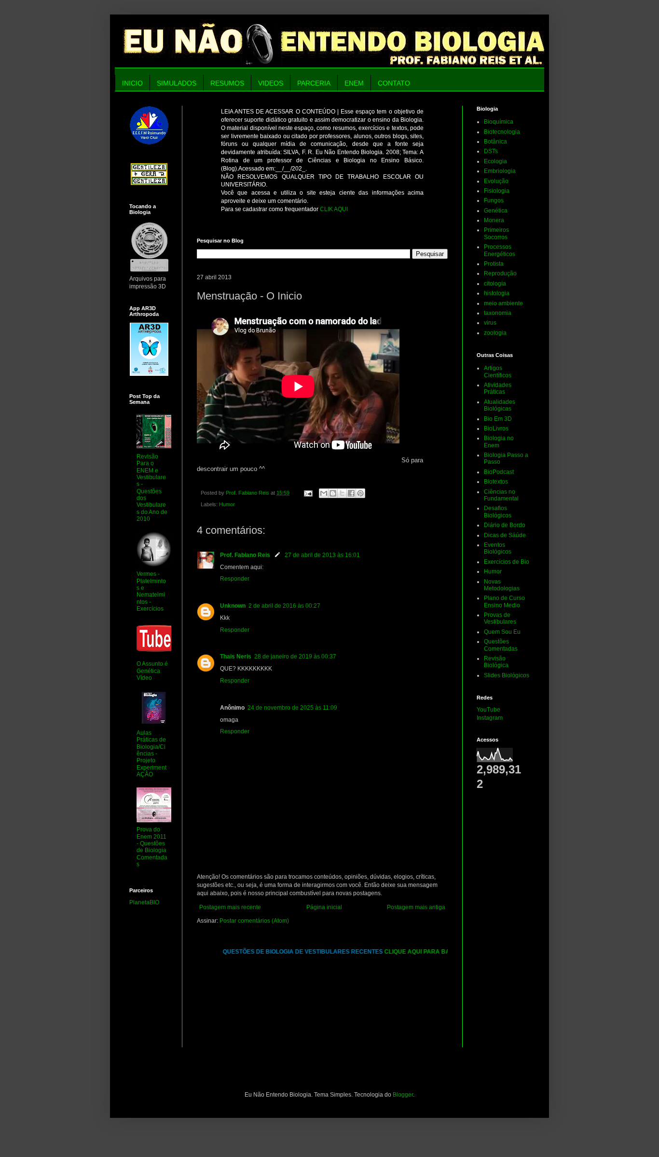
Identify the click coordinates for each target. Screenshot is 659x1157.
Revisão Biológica (496, 662)
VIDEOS (270, 83)
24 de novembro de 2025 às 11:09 (292, 707)
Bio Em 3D (498, 418)
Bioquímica (498, 121)
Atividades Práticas (497, 388)
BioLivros (496, 428)
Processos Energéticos (499, 250)
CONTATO (394, 83)
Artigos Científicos (497, 371)
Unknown (233, 605)
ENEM (354, 83)
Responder (234, 578)
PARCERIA (313, 83)
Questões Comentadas (501, 645)
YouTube (488, 709)
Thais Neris (235, 656)
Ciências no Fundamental (501, 495)
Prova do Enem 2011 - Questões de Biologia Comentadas (152, 847)
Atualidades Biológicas (499, 405)
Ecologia (495, 161)
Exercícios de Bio (506, 561)
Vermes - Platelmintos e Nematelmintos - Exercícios (151, 591)
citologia (495, 283)
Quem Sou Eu (502, 631)
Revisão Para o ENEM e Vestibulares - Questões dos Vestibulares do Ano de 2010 (152, 488)
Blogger (403, 1094)
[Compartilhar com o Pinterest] (360, 493)
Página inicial (324, 907)
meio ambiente (503, 303)
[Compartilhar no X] (342, 493)
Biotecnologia (502, 132)
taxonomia (497, 313)
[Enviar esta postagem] (308, 493)
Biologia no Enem (499, 441)
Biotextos (496, 481)
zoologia (495, 332)
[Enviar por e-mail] (324, 493)
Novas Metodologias (502, 585)
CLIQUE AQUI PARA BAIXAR (415, 951)
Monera (494, 220)
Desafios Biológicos (497, 511)
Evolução (496, 181)
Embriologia (500, 171)
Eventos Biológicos (497, 548)
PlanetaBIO (144, 902)
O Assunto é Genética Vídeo (152, 670)
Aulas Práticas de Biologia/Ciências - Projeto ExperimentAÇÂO (151, 753)
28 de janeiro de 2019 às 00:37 (295, 656)
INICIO (132, 83)
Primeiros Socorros (496, 233)
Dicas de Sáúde (505, 535)
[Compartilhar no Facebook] (351, 493)
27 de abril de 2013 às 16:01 (322, 555)
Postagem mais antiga (416, 907)
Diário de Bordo (504, 525)
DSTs (491, 151)
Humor (227, 504)
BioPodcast (499, 472)
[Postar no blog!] (333, 493)
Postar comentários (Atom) (254, 920)
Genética (496, 210)
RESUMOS (227, 83)
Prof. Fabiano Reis (245, 555)
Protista (494, 263)
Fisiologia (496, 190)
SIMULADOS (176, 83)
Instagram (490, 717)
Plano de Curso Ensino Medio (504, 601)
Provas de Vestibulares (500, 618)
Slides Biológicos (506, 675)
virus (490, 322)
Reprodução (500, 273)
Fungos (494, 200)
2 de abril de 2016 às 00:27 (284, 605)
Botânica (495, 141)
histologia (496, 293)
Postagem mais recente (230, 907)
